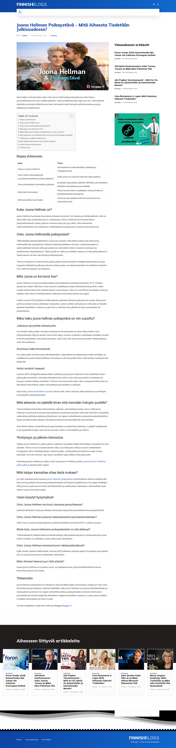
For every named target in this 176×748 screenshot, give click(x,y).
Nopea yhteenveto (28, 119)
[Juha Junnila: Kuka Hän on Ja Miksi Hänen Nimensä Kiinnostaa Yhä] (131, 659)
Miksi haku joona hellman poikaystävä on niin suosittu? (42, 132)
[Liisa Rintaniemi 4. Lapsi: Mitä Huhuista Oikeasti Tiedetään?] (102, 659)
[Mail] (153, 4)
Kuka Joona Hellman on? (30, 123)
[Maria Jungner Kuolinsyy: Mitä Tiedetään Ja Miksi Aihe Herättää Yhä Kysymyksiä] (160, 659)
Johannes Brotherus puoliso (40, 391)
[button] (20, 12)
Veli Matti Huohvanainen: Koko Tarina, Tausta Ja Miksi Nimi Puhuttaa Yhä (135, 67)
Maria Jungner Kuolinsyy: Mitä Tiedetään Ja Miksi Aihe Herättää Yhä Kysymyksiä (160, 680)
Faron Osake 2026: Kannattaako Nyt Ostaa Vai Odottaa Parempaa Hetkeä (135, 54)
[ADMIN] (18, 35)
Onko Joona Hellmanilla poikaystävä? (35, 126)
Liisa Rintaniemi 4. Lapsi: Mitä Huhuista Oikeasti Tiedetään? (136, 97)
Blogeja (54, 35)
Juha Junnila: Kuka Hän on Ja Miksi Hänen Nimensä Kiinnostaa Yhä (131, 679)
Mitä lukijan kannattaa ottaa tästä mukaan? (38, 141)
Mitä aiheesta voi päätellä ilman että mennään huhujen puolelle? (46, 135)
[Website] (157, 4)
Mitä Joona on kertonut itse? (31, 129)
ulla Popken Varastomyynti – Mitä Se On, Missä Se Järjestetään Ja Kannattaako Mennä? (136, 83)
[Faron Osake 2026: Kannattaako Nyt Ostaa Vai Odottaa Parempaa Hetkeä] (16, 659)
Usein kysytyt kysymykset (30, 144)
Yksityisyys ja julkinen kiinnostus (33, 138)
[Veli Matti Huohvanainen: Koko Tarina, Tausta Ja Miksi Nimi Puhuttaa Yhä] (44, 659)
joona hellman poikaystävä (59, 479)
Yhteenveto (26, 147)
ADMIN (24, 35)
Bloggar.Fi (67, 605)
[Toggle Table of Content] (70, 116)
